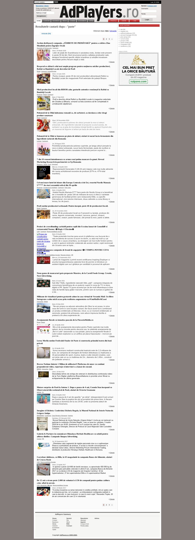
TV (43, 392)
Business (39, 94)
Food (49, 164)
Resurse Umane (65, 255)
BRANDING (40, 415)
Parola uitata (84, 526)
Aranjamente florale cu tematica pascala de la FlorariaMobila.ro (65, 320)
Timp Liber (67, 187)
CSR (38, 231)
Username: (144, 8)
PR (38, 345)
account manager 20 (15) (128, 35)
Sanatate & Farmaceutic (44, 48)
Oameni (54, 526)
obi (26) (122, 29)
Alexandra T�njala (46, 485)
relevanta (113, 31)
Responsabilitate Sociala (54, 231)
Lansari (39, 141)
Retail (38, 71)
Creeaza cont (152, 6)
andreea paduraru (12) (127, 33)
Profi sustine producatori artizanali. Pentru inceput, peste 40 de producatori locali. (72, 206)
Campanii (55, 48)
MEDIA (39, 369)
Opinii (54, 529)
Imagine (70, 415)
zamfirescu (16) (125, 46)
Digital (46, 301)
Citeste (112, 62)
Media (54, 524)
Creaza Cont (85, 524)
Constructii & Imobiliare (50, 187)
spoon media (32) (126, 42)
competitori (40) (125, 44)
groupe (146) (124, 40)
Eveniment (55, 527)
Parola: (143, 14)
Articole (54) (46, 34)
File (67, 520)
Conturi (39, 439)
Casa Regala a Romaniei (59, 415)
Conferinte (48, 415)
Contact (69, 526)
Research (40, 164)
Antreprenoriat (51, 71)
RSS (67, 524)
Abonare (83, 520)
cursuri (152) (124, 39)
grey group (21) (125, 37)
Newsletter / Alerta (42, 6)
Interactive (40, 301)
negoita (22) (124, 31)
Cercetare (55, 164)
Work (68, 522)
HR (72, 255)
